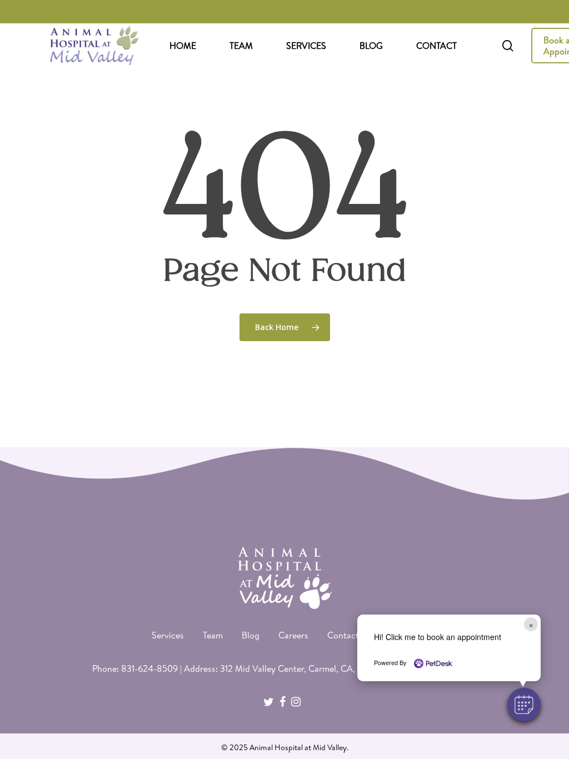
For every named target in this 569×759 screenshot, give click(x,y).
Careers (293, 635)
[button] (524, 704)
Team (213, 635)
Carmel (322, 668)
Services (168, 635)
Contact (343, 635)
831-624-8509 (149, 668)
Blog (250, 635)
